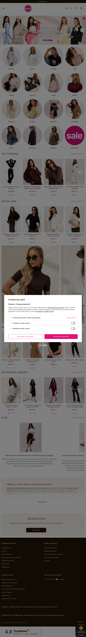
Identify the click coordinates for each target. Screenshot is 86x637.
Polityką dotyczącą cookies (56, 307)
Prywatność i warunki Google (44, 311)
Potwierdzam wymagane (25, 336)
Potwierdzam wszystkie (61, 336)
